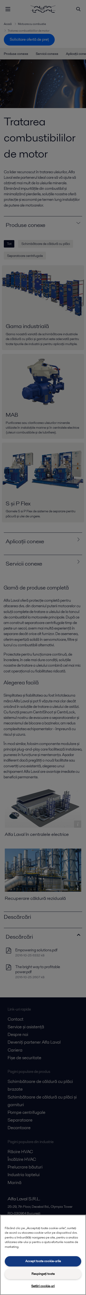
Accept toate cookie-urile (43, 1261)
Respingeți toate (43, 1274)
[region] (43, 1255)
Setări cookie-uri (43, 1286)
